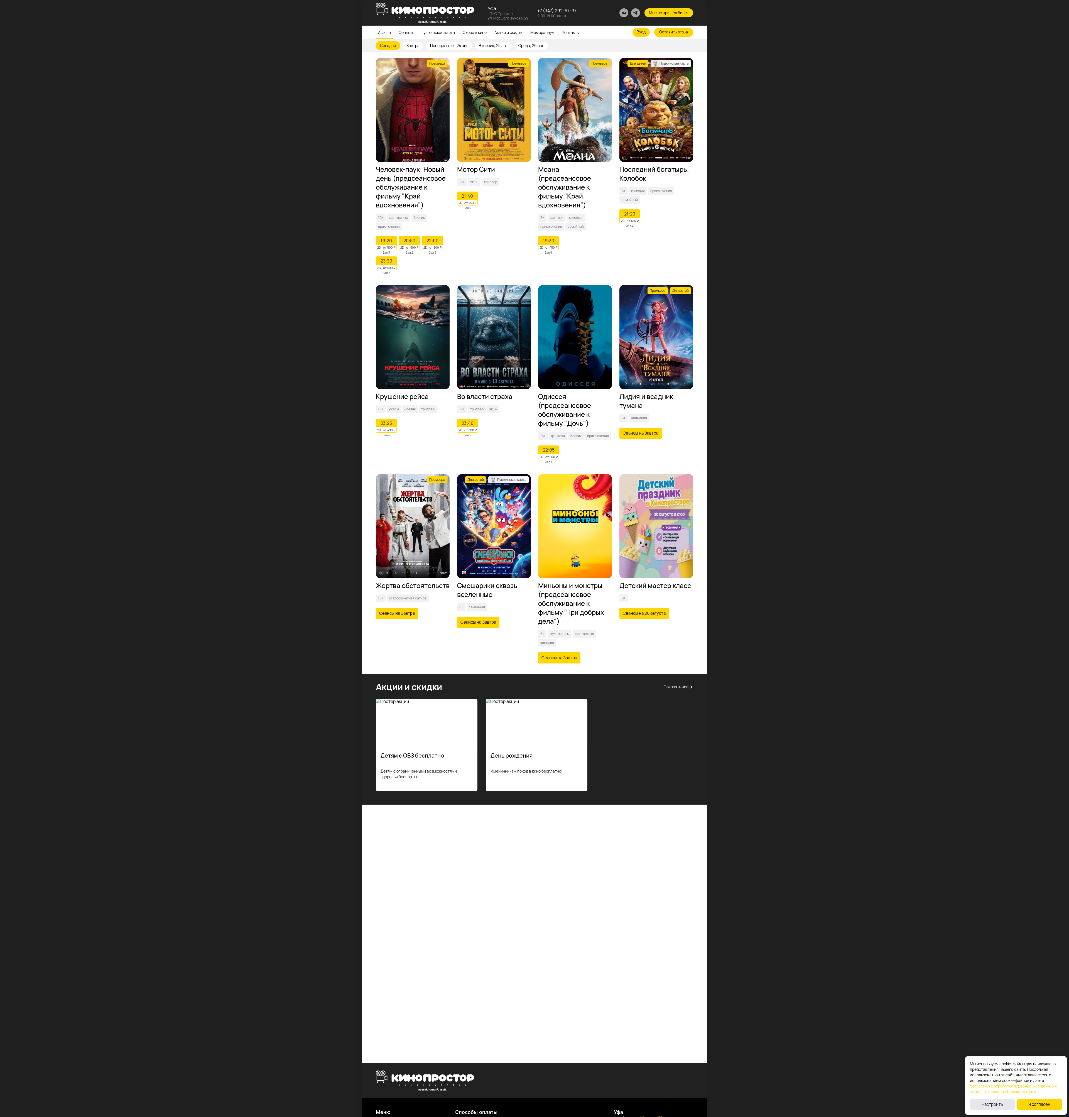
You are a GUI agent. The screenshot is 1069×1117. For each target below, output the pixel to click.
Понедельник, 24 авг (449, 45)
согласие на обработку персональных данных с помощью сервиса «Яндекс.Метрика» (1013, 1088)
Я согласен (1039, 1104)
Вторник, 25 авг (493, 45)
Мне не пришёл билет (669, 12)
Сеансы (406, 32)
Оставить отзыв (673, 32)
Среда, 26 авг (531, 45)
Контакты (570, 32)
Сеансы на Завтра (640, 433)
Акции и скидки (508, 32)
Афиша (384, 32)
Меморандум (542, 32)
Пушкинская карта (438, 32)
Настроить (992, 1104)
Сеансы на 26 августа (644, 613)
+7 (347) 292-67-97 (557, 11)
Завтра (413, 45)
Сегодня (388, 45)
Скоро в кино (475, 32)
